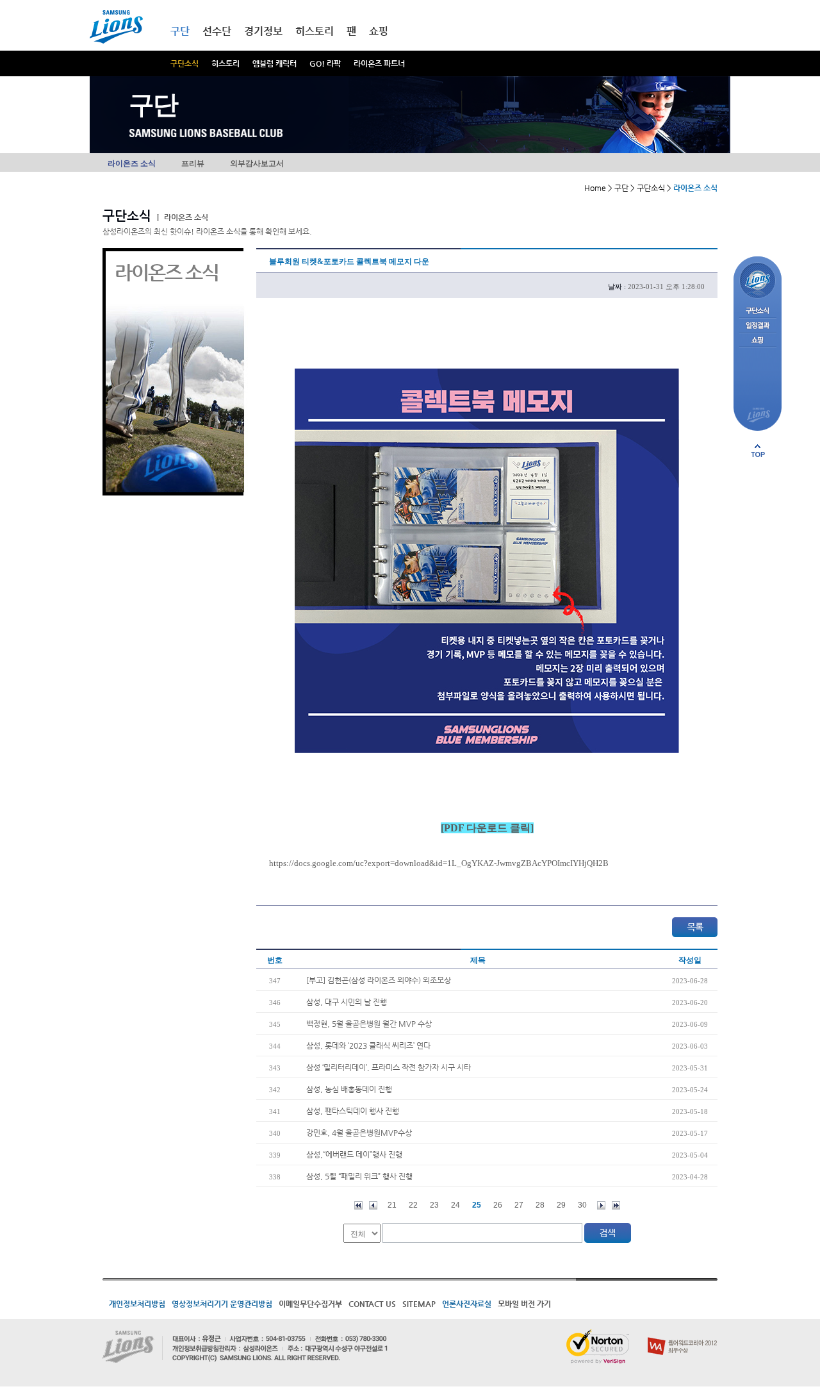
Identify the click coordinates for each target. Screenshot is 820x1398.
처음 (358, 1205)
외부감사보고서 (257, 163)
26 (497, 1205)
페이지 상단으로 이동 (758, 450)
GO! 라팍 (325, 63)
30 (582, 1205)
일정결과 (758, 326)
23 (434, 1205)
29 (561, 1205)
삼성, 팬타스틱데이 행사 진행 (352, 1110)
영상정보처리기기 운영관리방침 (222, 1303)
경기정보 (263, 31)
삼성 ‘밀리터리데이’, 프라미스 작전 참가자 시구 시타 (388, 1067)
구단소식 (184, 63)
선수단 (216, 31)
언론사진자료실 (466, 1303)
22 (413, 1205)
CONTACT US (372, 1303)
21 (392, 1205)
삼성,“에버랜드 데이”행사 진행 (354, 1154)
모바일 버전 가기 (524, 1303)
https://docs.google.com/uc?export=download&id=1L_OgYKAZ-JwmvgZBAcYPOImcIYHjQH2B (439, 863)
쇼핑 (378, 31)
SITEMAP (419, 1303)
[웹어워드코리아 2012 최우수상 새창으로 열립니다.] (683, 1334)
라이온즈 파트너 (379, 63)
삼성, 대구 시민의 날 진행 (346, 1001)
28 (540, 1205)
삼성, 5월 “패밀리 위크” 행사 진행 (359, 1176)
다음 (601, 1205)
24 (455, 1205)
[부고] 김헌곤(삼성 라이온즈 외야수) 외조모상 (378, 980)
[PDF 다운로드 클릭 (485, 827)
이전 (373, 1205)
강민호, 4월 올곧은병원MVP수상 (359, 1132)
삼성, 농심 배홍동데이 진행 (349, 1089)
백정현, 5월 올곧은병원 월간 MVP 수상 (369, 1023)
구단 (180, 31)
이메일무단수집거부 (310, 1303)
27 (518, 1205)
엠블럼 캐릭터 (274, 63)
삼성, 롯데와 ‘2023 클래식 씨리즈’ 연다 (368, 1045)
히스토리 (225, 63)
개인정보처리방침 (137, 1303)
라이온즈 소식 (132, 163)
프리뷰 (192, 163)
